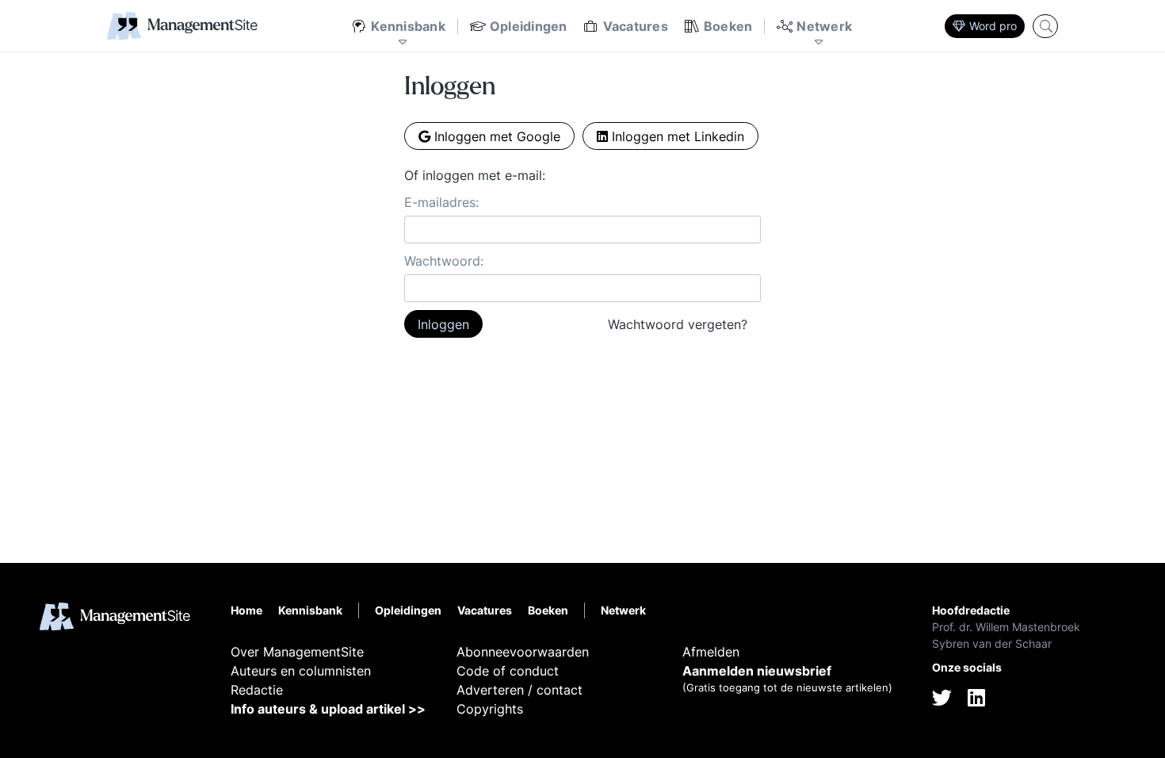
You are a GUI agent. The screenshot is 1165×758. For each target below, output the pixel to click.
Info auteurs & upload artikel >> (328, 709)
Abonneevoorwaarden (522, 652)
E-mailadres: (441, 202)
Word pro (993, 26)
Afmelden (710, 652)
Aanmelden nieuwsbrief (756, 671)
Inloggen (443, 324)
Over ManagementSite (297, 652)
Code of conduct (507, 671)
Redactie (257, 690)
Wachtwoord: (443, 261)
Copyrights (489, 709)
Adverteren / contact (519, 690)
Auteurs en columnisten (301, 671)
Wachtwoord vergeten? (677, 324)
